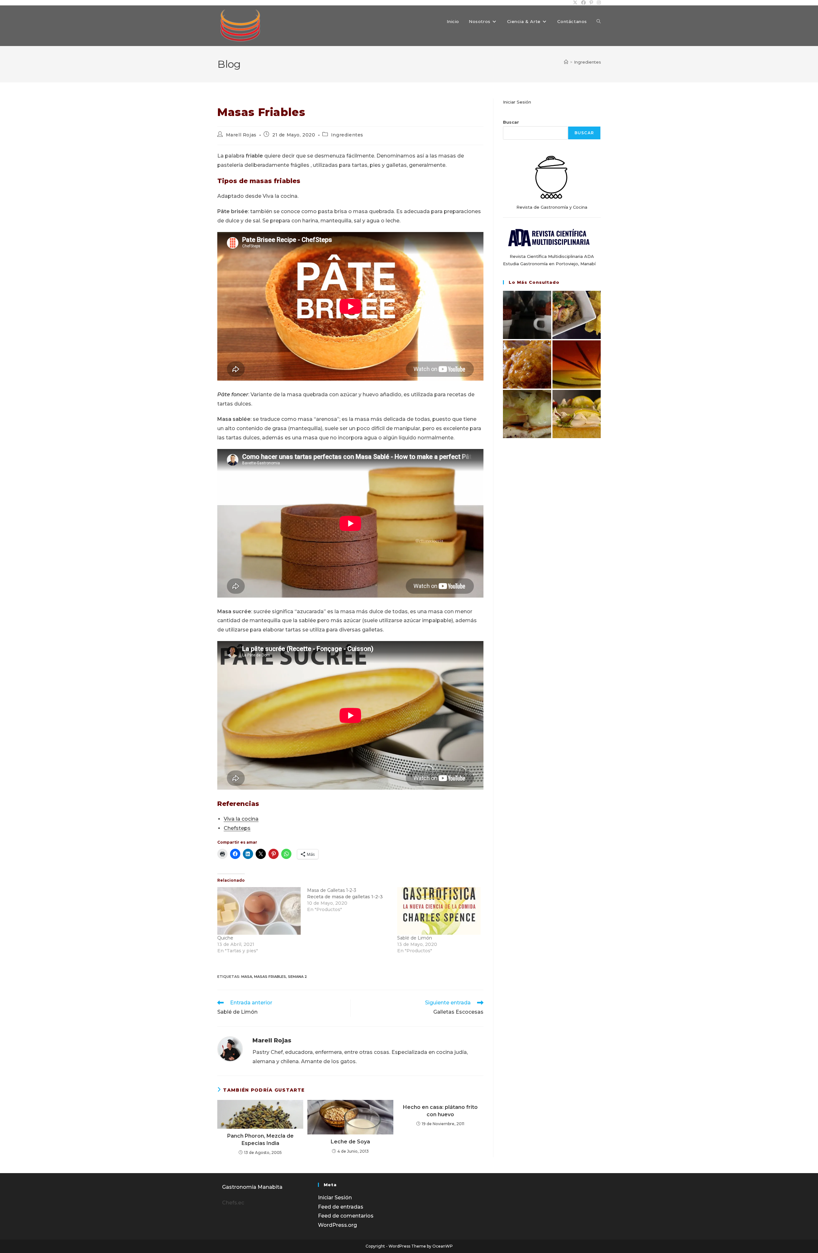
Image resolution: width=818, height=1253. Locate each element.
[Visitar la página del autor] (230, 1049)
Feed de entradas (340, 1207)
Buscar (511, 122)
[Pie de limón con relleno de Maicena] (576, 414)
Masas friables (270, 976)
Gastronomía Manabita (252, 1187)
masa (246, 976)
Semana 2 (297, 976)
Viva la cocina (241, 819)
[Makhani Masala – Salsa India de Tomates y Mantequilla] (527, 364)
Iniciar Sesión (517, 101)
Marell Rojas (241, 135)
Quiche (225, 938)
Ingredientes (587, 62)
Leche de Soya (350, 1142)
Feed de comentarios (346, 1216)
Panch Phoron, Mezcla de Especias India (260, 1139)
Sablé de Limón (414, 938)
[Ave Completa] (527, 414)
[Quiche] (259, 911)
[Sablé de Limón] (439, 911)
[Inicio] (566, 62)
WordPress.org (337, 1225)
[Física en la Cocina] (527, 315)
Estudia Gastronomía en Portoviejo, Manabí (549, 263)
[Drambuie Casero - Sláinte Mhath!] (576, 364)
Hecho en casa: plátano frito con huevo (440, 1110)
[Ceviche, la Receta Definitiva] (576, 315)
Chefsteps (237, 828)
